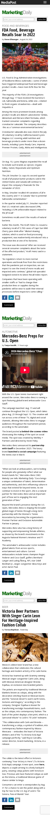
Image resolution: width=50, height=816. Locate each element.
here (41, 764)
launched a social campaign (22, 451)
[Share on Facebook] (4, 297)
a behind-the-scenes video (34, 431)
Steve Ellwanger (11, 39)
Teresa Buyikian (11, 630)
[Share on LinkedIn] (11, 297)
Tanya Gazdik (10, 345)
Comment (8, 305)
